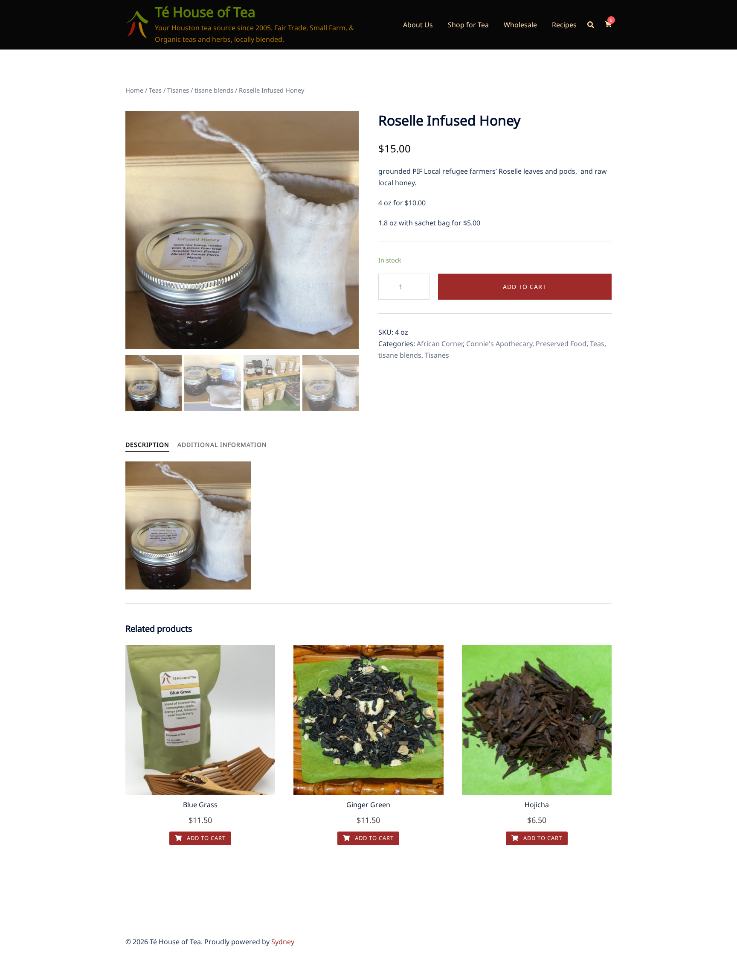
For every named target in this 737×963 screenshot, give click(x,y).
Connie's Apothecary (499, 343)
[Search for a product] (590, 24)
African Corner (440, 343)
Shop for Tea (468, 24)
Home (134, 90)
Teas (155, 90)
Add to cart (524, 287)
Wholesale (520, 24)
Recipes (564, 24)
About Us (418, 24)
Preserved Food (561, 343)
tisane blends (213, 90)
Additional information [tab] (222, 445)
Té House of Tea (205, 12)
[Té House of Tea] (136, 24)
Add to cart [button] (205, 838)
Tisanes (178, 90)
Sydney (282, 941)
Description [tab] (147, 445)
